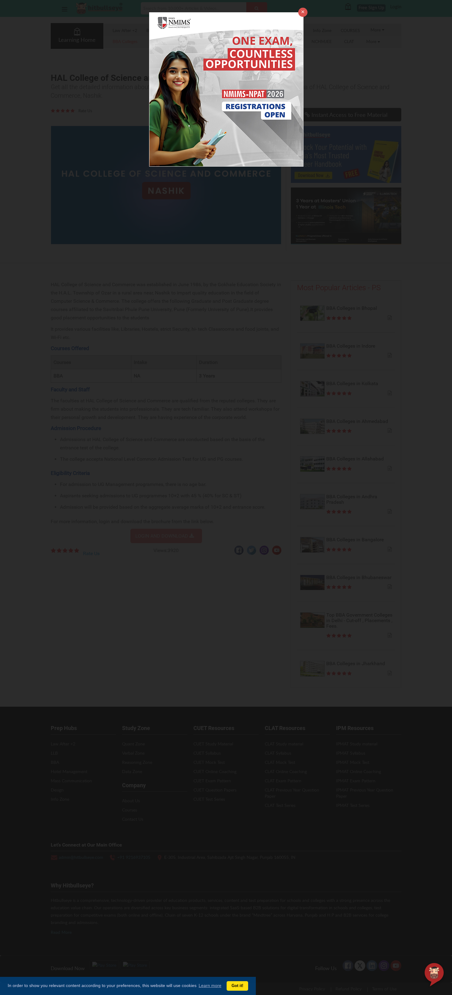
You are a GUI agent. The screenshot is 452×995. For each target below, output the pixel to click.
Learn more (210, 985)
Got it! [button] (237, 986)
